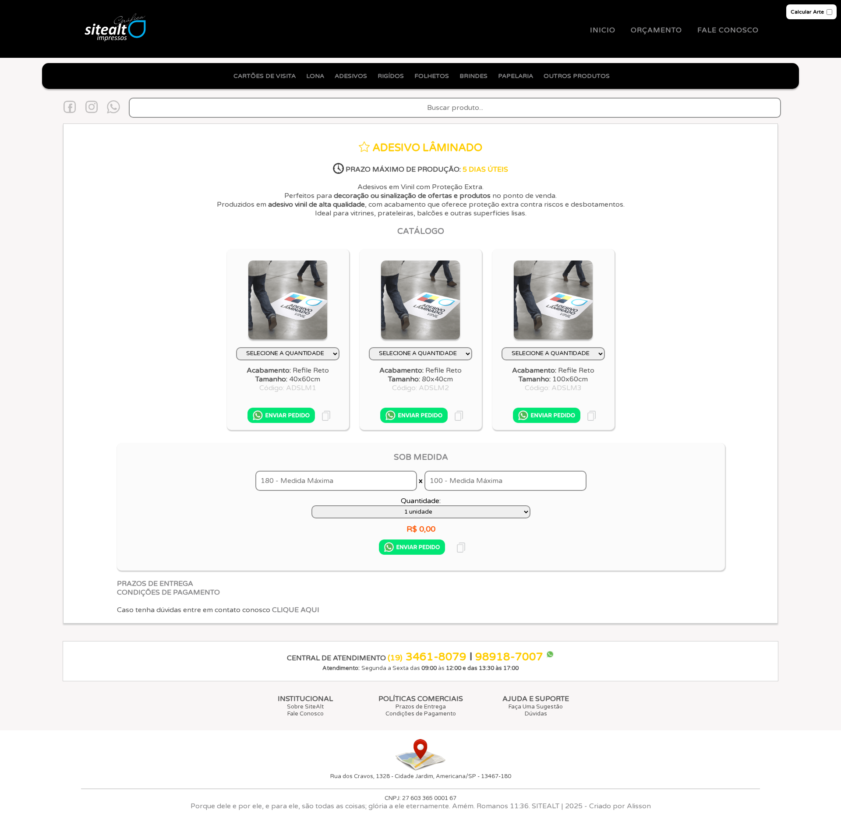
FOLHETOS (431, 76)
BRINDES (473, 76)
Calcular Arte (807, 12)
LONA (315, 76)
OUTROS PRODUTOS (583, 76)
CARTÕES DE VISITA (264, 76)
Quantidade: (421, 501)
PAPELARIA (515, 76)
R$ (411, 529)
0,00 (427, 529)
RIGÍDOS (391, 76)
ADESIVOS (351, 76)
